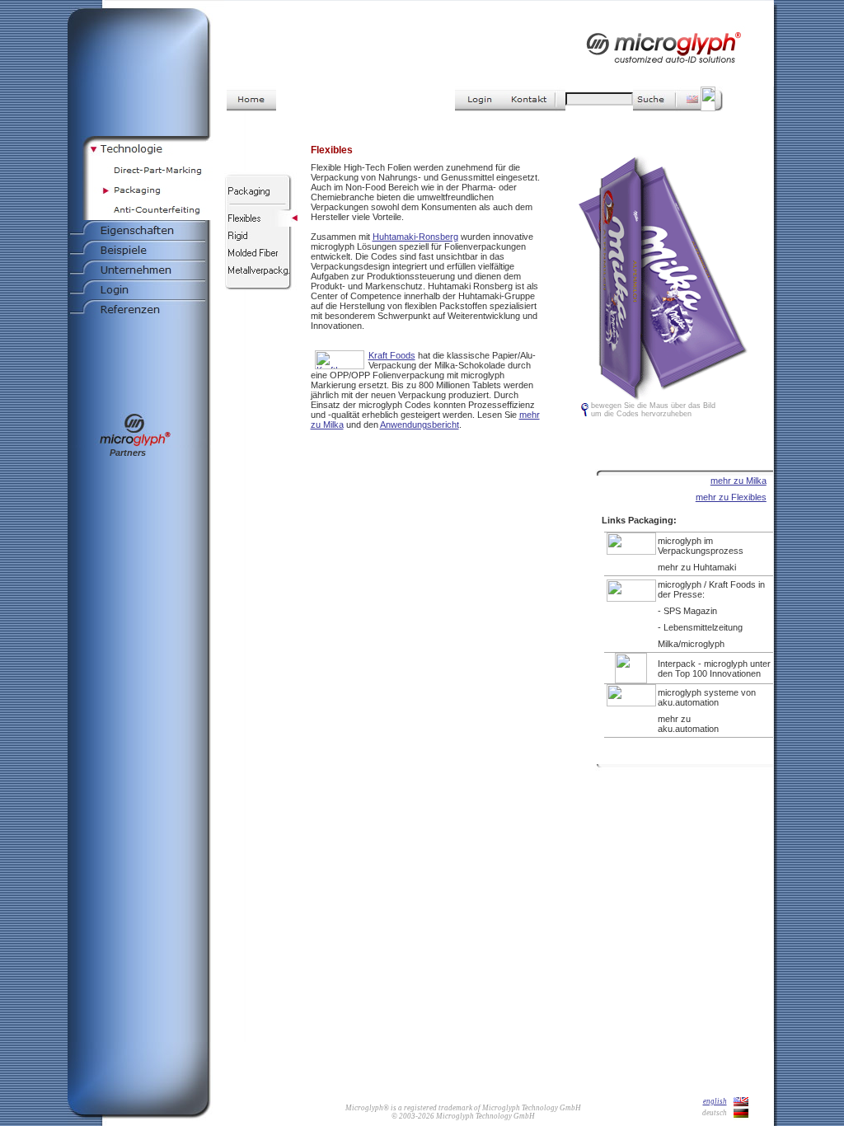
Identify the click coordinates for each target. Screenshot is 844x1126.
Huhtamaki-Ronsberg (415, 237)
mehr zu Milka (738, 481)
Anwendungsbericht (419, 424)
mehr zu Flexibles (731, 497)
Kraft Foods (391, 355)
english (715, 1101)
